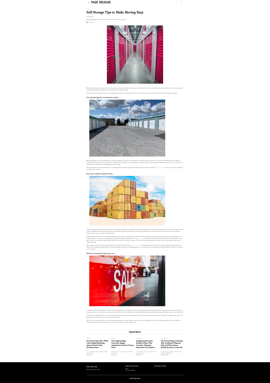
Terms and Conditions (130, 370)
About (126, 368)
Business (88, 338)
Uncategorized (139, 338)
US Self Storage (160, 167)
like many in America (136, 245)
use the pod (141, 238)
